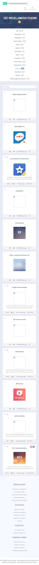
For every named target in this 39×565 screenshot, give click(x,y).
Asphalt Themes (19, 548)
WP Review (19, 384)
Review (17, 68)
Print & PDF (17, 62)
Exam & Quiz (18, 41)
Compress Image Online (19, 550)
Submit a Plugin (19, 509)
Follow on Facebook (19, 512)
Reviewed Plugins (19, 497)
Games (18, 48)
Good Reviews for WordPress (19, 159)
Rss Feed (17, 72)
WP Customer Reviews (19, 448)
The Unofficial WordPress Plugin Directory (15, 3)
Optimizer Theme (19, 542)
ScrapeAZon (19, 191)
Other (18, 55)
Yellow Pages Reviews (19, 94)
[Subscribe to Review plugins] (19, 21)
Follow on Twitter (19, 515)
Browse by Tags (19, 492)
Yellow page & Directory (17, 79)
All (17, 31)
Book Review (19, 351)
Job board (18, 51)
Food (17, 44)
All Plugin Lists (19, 530)
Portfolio (18, 58)
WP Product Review (19, 319)
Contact (19, 521)
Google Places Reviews (19, 287)
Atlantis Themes (19, 545)
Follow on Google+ (19, 518)
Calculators (18, 34)
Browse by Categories (19, 489)
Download (18, 38)
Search (18, 75)
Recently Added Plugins (19, 500)
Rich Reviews (19, 223)
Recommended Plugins (19, 495)
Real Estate (17, 65)
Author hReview (19, 416)
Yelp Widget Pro (19, 126)
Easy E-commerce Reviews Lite (19, 255)
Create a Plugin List (19, 533)
